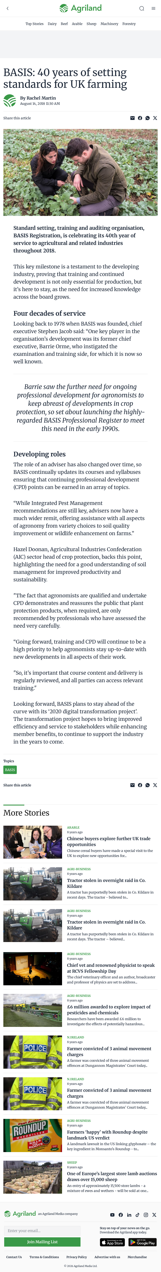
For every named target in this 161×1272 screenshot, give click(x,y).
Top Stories (35, 24)
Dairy (52, 24)
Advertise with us (107, 1257)
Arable (77, 24)
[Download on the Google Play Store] (142, 1242)
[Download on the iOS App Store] (112, 1242)
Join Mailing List (42, 1241)
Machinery (109, 24)
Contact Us (14, 1257)
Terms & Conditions (44, 1257)
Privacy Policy (76, 1257)
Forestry (129, 24)
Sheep (91, 24)
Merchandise (137, 1257)
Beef (64, 24)
